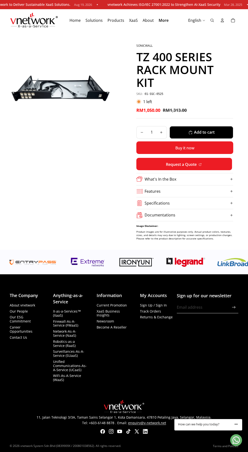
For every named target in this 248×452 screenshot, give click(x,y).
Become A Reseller (112, 327)
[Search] (212, 20)
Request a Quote (182, 164)
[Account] (222, 20)
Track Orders (150, 311)
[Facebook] (103, 431)
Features (153, 191)
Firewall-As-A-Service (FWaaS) (65, 323)
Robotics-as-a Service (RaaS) (64, 343)
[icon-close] (236, 424)
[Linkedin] (145, 431)
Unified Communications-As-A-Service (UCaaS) (70, 365)
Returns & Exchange (156, 317)
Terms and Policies (225, 446)
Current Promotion (112, 305)
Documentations (160, 215)
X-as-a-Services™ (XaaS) (67, 313)
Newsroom (105, 321)
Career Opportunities (21, 329)
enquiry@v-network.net (147, 423)
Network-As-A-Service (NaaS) (64, 333)
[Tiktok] (128, 431)
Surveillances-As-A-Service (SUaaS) (68, 353)
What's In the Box (160, 179)
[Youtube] (120, 431)
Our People (19, 311)
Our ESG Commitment (20, 319)
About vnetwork (22, 305)
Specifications (157, 203)
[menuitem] (163, 20)
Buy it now (184, 148)
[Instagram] (111, 431)
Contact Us (18, 337)
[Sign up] (233, 307)
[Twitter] (137, 431)
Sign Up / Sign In (153, 305)
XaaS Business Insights (108, 313)
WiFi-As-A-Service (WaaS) (67, 377)
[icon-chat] (236, 440)
